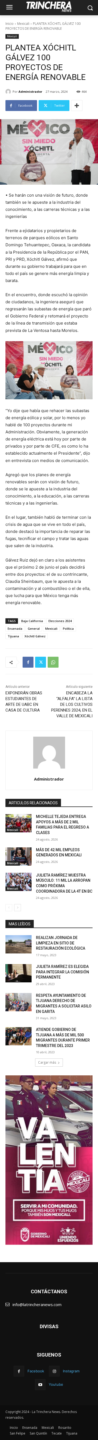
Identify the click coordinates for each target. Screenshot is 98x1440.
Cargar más (47, 1062)
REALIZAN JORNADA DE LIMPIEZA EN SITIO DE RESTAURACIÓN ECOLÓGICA (60, 942)
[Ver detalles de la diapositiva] (49, 1160)
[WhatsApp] (53, 662)
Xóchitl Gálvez (34, 636)
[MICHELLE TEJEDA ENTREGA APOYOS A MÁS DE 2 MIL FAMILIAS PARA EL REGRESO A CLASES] (18, 823)
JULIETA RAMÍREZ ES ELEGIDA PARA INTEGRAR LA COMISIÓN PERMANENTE (62, 971)
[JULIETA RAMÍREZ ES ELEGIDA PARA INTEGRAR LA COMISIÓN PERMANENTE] (18, 973)
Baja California (32, 621)
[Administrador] (9, 91)
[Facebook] (28, 662)
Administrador (30, 91)
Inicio (9, 23)
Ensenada (15, 628)
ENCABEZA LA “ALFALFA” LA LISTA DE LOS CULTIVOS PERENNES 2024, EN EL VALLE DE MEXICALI (72, 704)
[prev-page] (8, 907)
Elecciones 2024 (60, 621)
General (34, 628)
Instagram (71, 1371)
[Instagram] (54, 1371)
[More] (76, 105)
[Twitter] (40, 662)
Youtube (56, 1384)
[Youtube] (40, 1384)
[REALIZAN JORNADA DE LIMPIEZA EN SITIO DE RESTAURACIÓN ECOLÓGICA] (18, 944)
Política (68, 628)
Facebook (35, 1371)
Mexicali (23, 23)
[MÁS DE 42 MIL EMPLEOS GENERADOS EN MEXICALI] (18, 856)
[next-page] (17, 907)
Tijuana (13, 636)
